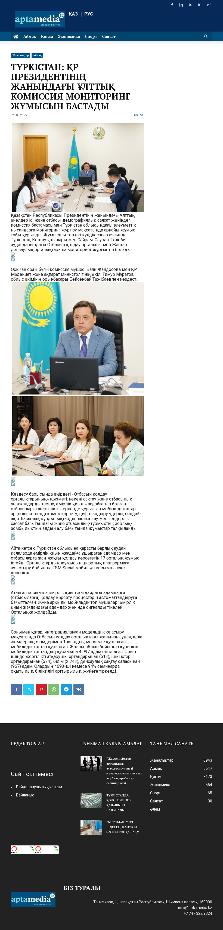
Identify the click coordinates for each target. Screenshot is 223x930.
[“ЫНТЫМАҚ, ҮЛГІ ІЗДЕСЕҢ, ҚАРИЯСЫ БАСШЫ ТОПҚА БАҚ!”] (91, 827)
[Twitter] (199, 5)
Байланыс (25, 795)
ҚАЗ (73, 14)
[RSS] (190, 5)
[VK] (78, 689)
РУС (88, 14)
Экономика (69, 36)
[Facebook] (172, 5)
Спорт (91, 36)
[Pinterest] (41, 689)
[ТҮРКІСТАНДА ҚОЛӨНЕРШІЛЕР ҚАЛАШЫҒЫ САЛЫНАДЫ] (91, 800)
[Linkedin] (181, 5)
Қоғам (47, 36)
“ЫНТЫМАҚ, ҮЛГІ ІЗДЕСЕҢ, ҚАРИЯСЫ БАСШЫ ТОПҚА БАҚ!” (123, 827)
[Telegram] (66, 689)
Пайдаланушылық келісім (39, 787)
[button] (205, 36)
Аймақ (29, 36)
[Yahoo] (208, 5)
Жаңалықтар (21, 55)
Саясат (109, 36)
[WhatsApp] (53, 689)
